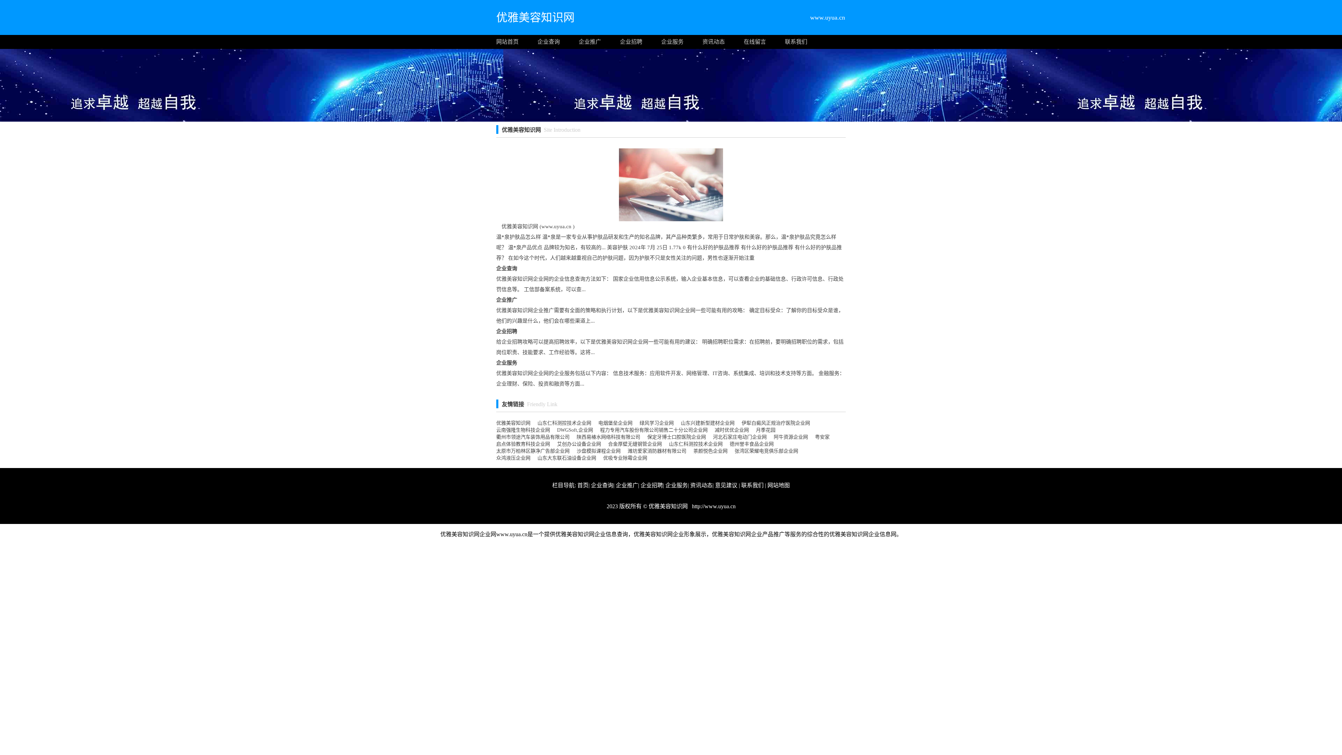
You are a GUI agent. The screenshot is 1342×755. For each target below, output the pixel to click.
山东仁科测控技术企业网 (564, 423)
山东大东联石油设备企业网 (566, 458)
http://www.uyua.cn (713, 506)
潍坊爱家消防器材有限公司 (657, 451)
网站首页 (507, 42)
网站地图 (778, 485)
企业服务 (672, 42)
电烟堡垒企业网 (615, 423)
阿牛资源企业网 (791, 437)
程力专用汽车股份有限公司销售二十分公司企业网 (654, 430)
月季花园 (765, 430)
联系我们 (796, 42)
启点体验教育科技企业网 (523, 444)
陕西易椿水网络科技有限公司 (608, 437)
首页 (583, 485)
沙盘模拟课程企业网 (599, 451)
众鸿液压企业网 (513, 458)
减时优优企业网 (732, 430)
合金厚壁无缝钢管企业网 (635, 444)
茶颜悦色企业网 (710, 451)
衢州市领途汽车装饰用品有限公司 (533, 437)
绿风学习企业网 (657, 423)
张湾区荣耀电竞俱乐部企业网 (766, 451)
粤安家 (822, 437)
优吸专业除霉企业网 (625, 458)
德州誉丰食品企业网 (752, 444)
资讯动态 (713, 42)
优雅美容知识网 (513, 423)
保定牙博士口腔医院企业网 (676, 437)
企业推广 (590, 42)
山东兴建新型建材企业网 (708, 423)
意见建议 (726, 485)
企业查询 (548, 42)
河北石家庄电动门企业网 (740, 437)
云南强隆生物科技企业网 (523, 430)
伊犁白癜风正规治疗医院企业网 (776, 423)
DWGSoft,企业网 (575, 430)
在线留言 (755, 42)
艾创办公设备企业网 (579, 444)
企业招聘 (631, 42)
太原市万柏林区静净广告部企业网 (533, 451)
